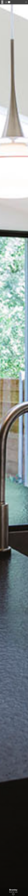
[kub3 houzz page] (9, 2)
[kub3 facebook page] (6, 2)
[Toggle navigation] (26, 2)
